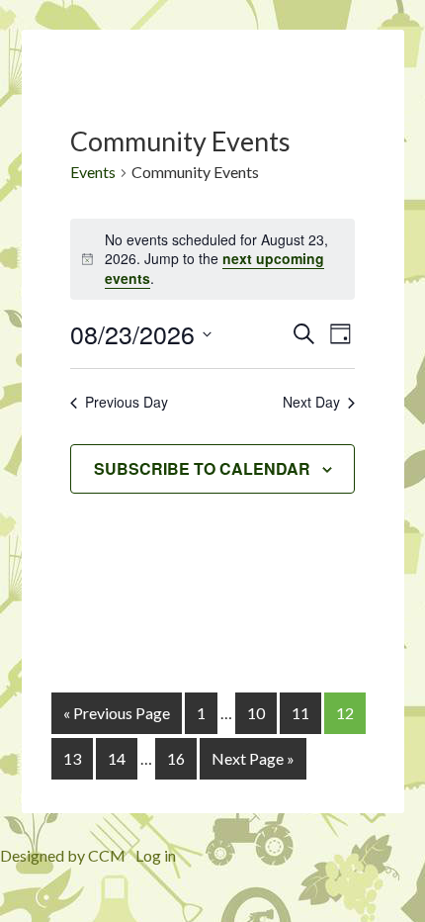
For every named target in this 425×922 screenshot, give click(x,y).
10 (256, 712)
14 (117, 758)
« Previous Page (116, 712)
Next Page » (253, 758)
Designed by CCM (63, 855)
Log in (155, 855)
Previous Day (126, 402)
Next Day (311, 402)
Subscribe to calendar (202, 468)
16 (176, 758)
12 (345, 712)
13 (72, 758)
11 (300, 712)
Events (93, 171)
